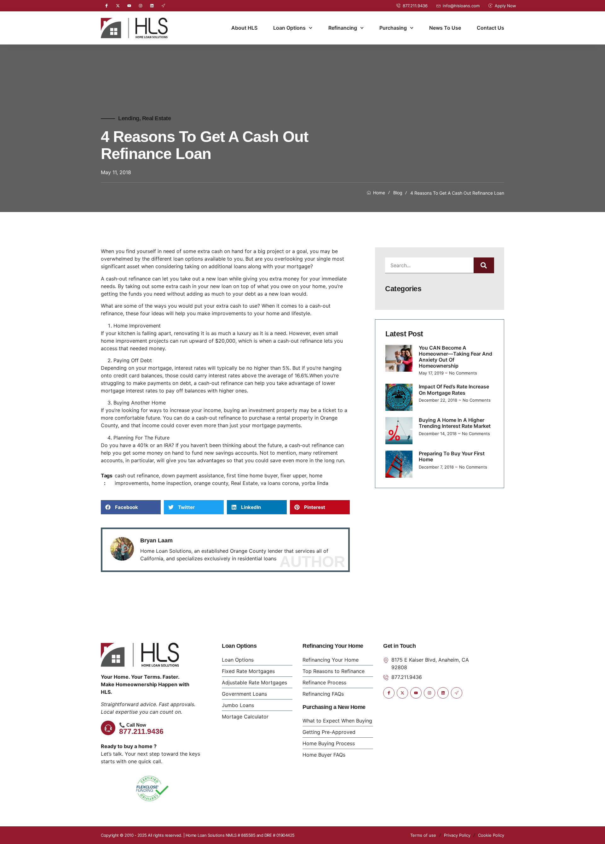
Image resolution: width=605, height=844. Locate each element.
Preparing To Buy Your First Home (452, 456)
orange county (211, 483)
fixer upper (293, 475)
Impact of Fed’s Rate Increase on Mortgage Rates (454, 389)
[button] (131, 507)
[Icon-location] (163, 5)
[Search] (484, 265)
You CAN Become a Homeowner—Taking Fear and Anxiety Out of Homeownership (455, 357)
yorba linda (315, 483)
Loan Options (289, 28)
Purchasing (393, 28)
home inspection (171, 483)
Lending (128, 118)
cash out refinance (137, 475)
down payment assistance (193, 475)
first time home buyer (252, 475)
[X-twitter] (118, 5)
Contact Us (490, 28)
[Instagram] (140, 5)
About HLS (244, 28)
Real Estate (156, 118)
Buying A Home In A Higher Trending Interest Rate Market (455, 423)
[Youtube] (129, 5)
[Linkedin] (152, 5)
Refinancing (342, 28)
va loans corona (280, 483)
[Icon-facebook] (106, 5)
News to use (445, 28)
